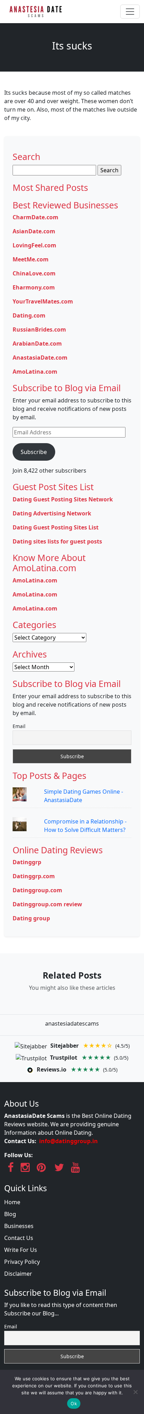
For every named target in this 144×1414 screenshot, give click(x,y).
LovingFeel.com (34, 245)
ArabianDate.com (37, 343)
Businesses (19, 1226)
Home (12, 1202)
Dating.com (29, 315)
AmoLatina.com (35, 371)
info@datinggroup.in (68, 1141)
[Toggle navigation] (130, 12)
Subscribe (34, 452)
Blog (10, 1214)
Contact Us (18, 1238)
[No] (135, 1391)
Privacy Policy (22, 1262)
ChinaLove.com (34, 273)
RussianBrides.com (39, 329)
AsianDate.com (34, 231)
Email (19, 726)
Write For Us (20, 1250)
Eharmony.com (34, 287)
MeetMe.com (31, 259)
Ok (74, 1403)
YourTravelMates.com (43, 301)
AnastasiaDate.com (40, 357)
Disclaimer (18, 1274)
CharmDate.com (35, 217)
